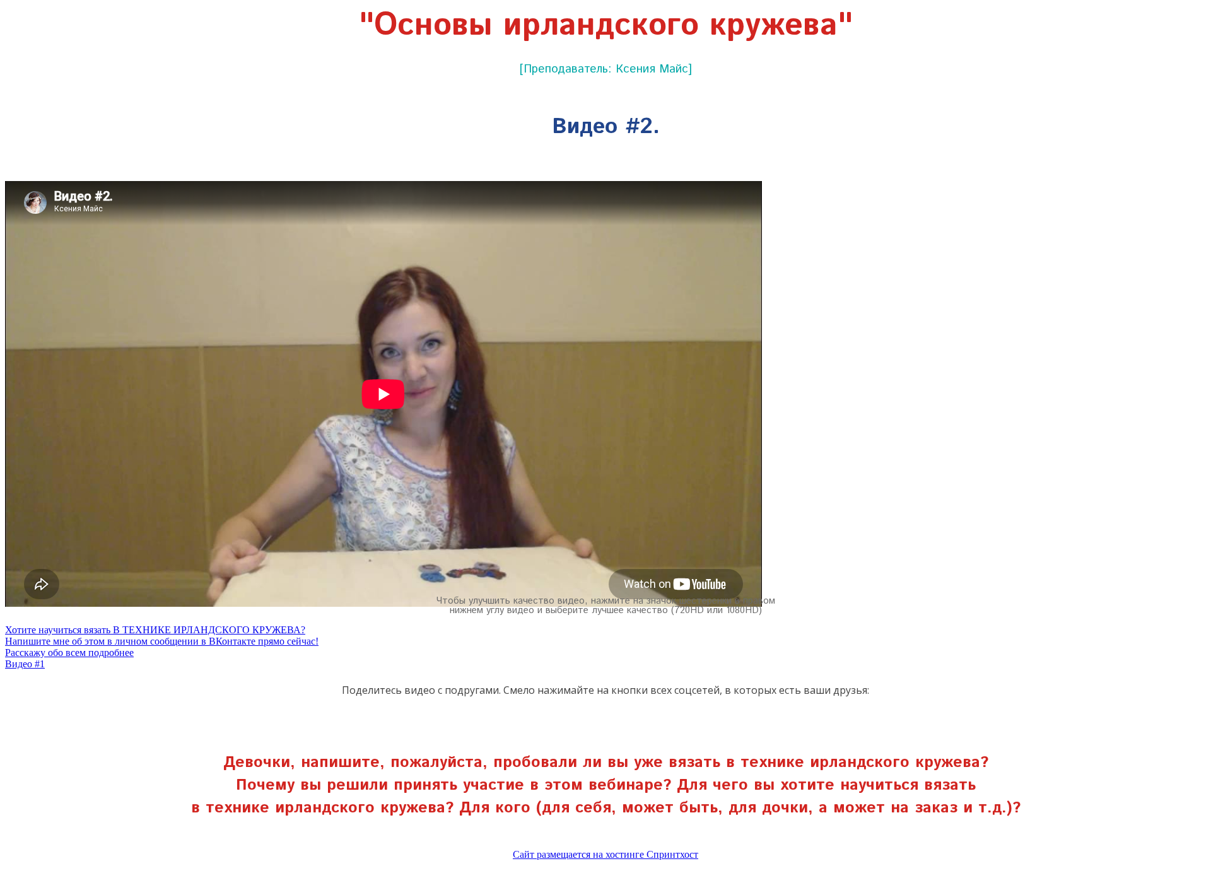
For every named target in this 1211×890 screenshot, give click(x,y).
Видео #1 (25, 664)
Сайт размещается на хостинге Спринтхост (605, 854)
